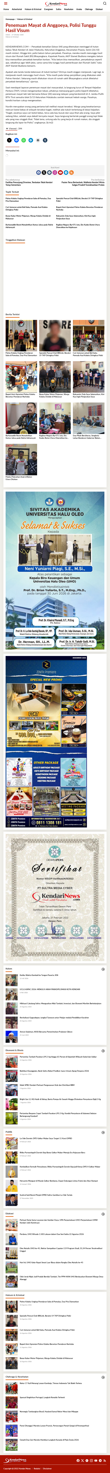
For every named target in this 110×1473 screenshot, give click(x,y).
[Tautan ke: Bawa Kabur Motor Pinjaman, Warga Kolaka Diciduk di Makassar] (12, 1363)
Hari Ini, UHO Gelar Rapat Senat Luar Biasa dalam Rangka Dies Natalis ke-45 (51, 1263)
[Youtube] (60, 172)
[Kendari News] (55, 4)
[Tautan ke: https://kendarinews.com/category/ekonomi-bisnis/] (103, 1051)
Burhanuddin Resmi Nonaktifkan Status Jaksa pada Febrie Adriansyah (29, 226)
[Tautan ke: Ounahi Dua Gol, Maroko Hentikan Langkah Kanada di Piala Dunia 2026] (12, 1445)
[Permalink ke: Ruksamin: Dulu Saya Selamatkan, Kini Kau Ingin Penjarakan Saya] (88, 377)
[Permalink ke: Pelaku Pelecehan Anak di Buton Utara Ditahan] (21, 459)
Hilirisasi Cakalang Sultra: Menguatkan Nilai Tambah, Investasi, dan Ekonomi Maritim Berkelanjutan (60, 1004)
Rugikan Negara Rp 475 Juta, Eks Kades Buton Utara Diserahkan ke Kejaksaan (78, 226)
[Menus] (5, 3)
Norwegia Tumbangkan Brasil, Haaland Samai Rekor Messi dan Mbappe (49, 1412)
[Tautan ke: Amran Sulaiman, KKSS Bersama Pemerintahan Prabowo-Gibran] (12, 1037)
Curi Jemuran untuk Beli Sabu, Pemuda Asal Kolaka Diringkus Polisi (27, 208)
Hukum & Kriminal (12, 37)
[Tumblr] (49, 172)
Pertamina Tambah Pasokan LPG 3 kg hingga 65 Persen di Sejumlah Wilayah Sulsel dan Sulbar (58, 1057)
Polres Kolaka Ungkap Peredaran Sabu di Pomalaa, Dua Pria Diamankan (28, 200)
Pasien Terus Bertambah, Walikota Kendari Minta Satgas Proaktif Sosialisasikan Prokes (83, 182)
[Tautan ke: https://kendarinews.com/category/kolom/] (103, 969)
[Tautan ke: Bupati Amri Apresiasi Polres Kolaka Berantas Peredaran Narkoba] (12, 1349)
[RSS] (71, 172)
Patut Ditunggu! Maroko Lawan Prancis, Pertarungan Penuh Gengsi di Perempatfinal (54, 1426)
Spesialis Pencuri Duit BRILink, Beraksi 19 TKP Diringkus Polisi (79, 200)
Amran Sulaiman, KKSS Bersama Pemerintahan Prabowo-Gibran (46, 1032)
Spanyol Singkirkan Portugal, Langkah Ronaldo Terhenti (42, 1398)
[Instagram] (55, 172)
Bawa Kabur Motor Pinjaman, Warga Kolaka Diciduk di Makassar (28, 217)
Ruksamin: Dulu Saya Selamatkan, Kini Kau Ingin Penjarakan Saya (76, 217)
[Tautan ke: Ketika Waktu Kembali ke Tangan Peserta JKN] (12, 980)
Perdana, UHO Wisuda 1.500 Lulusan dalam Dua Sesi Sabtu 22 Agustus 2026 (52, 1234)
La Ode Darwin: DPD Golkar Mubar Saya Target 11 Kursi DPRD (46, 1139)
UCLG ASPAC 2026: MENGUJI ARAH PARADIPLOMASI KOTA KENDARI (50, 989)
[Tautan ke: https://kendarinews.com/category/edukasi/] (103, 1214)
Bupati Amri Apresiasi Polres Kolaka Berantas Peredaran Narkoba (79, 208)
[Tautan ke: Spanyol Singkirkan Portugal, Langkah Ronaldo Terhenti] (12, 1402)
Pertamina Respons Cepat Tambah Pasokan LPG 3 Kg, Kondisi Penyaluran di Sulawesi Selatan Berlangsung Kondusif (58, 1115)
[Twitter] (44, 172)
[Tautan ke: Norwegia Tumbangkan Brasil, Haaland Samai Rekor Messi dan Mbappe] (12, 1417)
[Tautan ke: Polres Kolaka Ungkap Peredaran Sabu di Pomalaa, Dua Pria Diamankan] (12, 1307)
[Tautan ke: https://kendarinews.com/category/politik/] (103, 1132)
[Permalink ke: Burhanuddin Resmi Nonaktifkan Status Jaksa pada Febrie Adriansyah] (21, 418)
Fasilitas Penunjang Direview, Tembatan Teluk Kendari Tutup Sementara (29, 182)
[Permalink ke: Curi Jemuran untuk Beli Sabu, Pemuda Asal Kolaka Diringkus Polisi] (88, 336)
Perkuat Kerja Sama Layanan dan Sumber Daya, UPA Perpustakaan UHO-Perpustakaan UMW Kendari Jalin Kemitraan (59, 1221)
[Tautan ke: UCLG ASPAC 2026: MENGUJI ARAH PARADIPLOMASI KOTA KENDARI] (12, 994)
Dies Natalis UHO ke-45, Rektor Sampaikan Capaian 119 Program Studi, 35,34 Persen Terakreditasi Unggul (61, 1250)
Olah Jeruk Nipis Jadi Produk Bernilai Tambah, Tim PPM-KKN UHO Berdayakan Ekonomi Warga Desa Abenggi (61, 1278)
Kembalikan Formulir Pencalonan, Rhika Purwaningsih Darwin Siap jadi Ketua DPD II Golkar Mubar (60, 1167)
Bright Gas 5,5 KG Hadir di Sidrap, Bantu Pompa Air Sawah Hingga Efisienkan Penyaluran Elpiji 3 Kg (60, 1099)
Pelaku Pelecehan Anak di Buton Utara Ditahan (19, 478)
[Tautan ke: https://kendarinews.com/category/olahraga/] (103, 1377)
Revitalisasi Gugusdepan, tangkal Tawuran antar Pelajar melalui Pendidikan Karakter (54, 1018)
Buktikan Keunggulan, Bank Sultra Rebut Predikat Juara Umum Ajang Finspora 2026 (54, 1071)
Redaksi (37, 1469)
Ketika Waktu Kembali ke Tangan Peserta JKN (39, 975)
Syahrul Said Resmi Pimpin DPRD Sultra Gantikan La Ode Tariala (46, 1195)
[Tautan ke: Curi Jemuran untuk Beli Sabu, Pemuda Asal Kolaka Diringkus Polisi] (12, 1335)
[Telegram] (66, 172)
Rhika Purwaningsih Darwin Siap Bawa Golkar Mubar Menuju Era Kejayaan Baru (52, 1153)
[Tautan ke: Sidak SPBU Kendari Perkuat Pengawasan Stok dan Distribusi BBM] (12, 1090)
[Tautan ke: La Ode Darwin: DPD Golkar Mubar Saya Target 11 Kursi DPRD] (12, 1143)
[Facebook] (38, 172)
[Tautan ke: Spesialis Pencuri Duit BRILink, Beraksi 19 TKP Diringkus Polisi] (12, 1321)
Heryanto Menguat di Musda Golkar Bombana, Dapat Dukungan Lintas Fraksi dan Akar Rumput (59, 1181)
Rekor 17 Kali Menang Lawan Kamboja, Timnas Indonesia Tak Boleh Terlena (51, 1383)
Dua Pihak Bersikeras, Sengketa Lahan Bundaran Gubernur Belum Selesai (86, 437)
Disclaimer (47, 1469)
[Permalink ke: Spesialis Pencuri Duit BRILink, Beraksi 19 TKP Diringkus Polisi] (55, 336)
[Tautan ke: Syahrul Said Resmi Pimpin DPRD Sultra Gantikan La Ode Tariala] (12, 1200)
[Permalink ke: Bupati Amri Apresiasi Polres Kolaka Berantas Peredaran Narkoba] (21, 377)
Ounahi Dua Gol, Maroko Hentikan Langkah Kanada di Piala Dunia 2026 (49, 1440)
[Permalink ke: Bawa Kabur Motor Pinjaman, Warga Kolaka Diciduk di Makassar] (55, 377)
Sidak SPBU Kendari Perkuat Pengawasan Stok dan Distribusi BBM (47, 1085)
